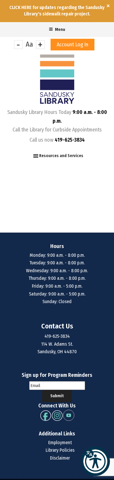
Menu (60, 29)
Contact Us (57, 326)
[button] (61, 156)
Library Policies (60, 450)
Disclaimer (60, 458)
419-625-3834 (70, 140)
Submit (57, 395)
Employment (60, 442)
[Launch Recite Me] (95, 461)
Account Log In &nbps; (72, 45)
